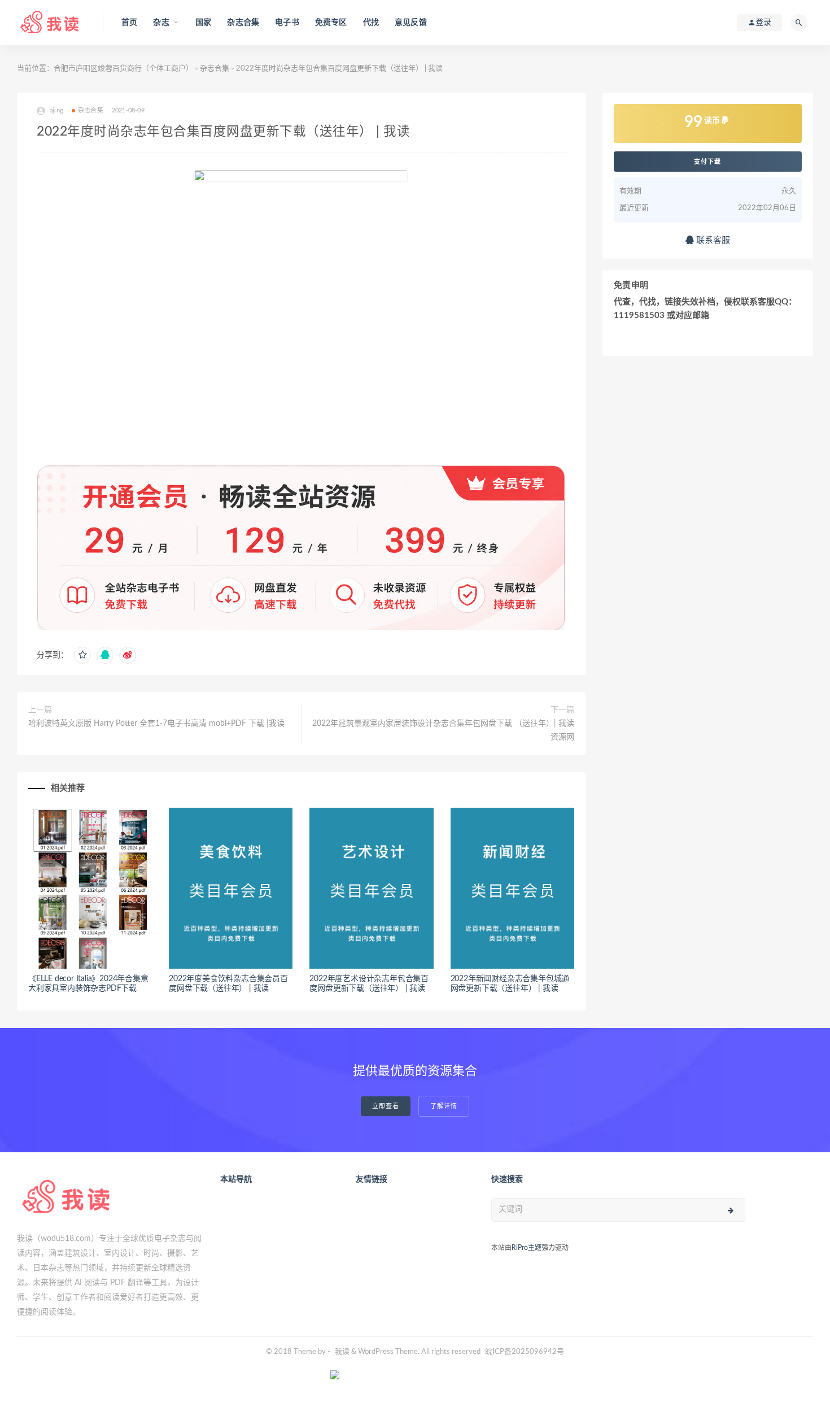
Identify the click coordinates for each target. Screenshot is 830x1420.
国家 (203, 23)
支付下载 (707, 161)
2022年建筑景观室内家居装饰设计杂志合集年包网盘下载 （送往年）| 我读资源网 (443, 730)
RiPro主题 (526, 1247)
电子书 (287, 23)
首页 (129, 23)
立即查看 (385, 1106)
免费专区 (331, 23)
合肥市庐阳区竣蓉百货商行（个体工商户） (123, 68)
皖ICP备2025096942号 (524, 1352)
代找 (371, 23)
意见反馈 (411, 23)
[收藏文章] (82, 655)
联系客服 (712, 240)
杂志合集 (243, 23)
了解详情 (443, 1106)
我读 (342, 1352)
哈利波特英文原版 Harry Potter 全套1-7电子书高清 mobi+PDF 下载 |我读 (156, 724)
